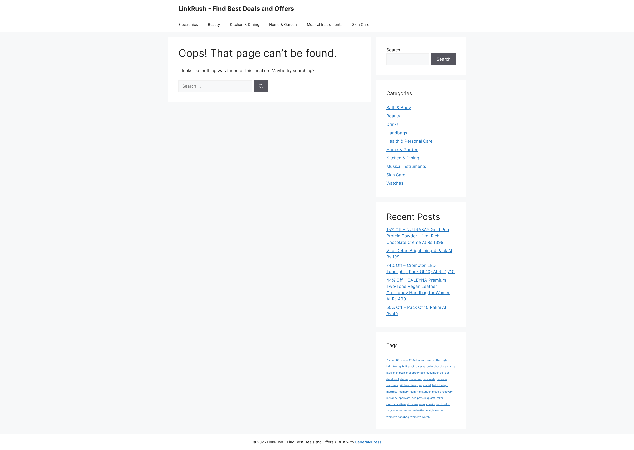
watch (430, 410)
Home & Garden (283, 24)
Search (393, 49)
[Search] (261, 86)
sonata (430, 404)
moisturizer (424, 391)
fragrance (392, 385)
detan (404, 379)
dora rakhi (429, 379)
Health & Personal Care (409, 141)
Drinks (392, 124)
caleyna (420, 366)
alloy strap (425, 360)
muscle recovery (442, 391)
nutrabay (391, 398)
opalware (404, 398)
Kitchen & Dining (244, 24)
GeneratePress (368, 442)
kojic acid (425, 385)
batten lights (441, 360)
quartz (431, 398)
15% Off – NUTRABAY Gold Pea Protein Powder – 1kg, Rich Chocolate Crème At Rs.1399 (417, 236)
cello (430, 366)
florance (442, 379)
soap (422, 404)
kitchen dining (409, 385)
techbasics (443, 404)
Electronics (188, 24)
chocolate (440, 366)
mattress (391, 391)
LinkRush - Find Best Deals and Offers (236, 8)
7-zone (390, 360)
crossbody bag (415, 372)
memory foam (407, 391)
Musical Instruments (324, 24)
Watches (394, 183)
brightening (393, 366)
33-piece (402, 360)
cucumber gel (435, 372)
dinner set (415, 379)
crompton (399, 372)
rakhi (440, 398)
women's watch (420, 417)
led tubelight (440, 385)
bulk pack (408, 366)
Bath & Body (398, 107)
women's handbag (397, 417)
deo (447, 372)
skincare (412, 404)
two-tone (392, 410)
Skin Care (360, 24)
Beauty (214, 24)
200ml (413, 360)
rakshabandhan (396, 404)
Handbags (396, 132)
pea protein (419, 398)
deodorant (392, 379)
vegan (403, 410)
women (439, 410)
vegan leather (416, 410)
